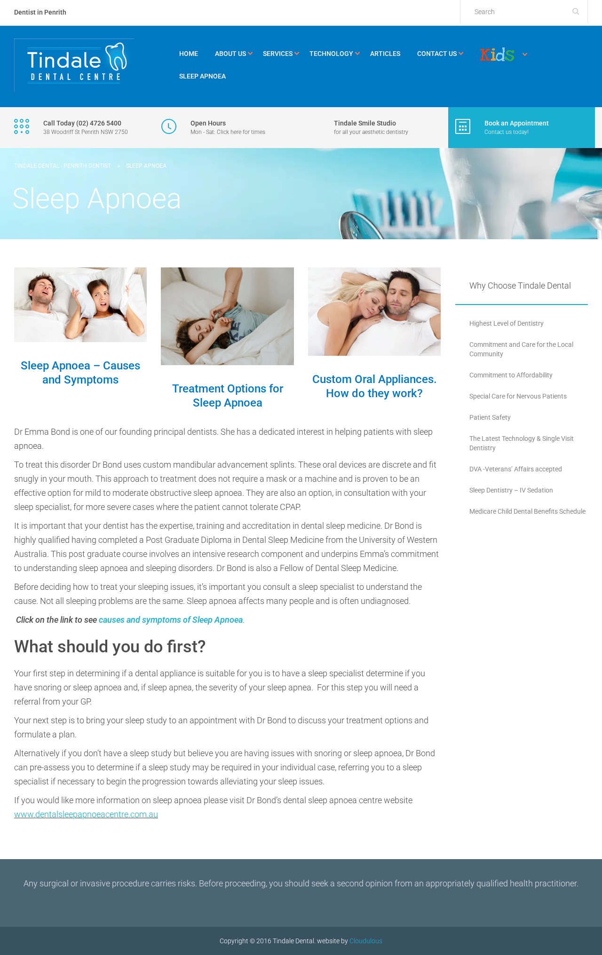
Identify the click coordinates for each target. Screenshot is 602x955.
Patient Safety (490, 417)
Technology (331, 53)
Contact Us (437, 53)
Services (278, 53)
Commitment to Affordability (511, 375)
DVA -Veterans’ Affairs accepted (515, 469)
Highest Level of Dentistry (506, 323)
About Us (230, 53)
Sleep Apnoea (202, 76)
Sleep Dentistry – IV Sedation (511, 490)
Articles (385, 53)
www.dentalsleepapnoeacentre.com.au (86, 814)
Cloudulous (365, 941)
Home (188, 53)
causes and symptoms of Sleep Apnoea (171, 620)
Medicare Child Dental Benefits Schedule (527, 511)
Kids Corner (497, 54)
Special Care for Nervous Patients (518, 396)
